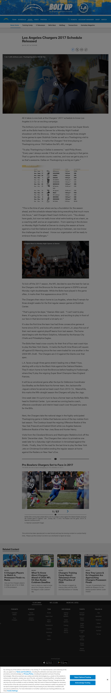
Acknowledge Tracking (82, 683)
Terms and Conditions (23, 672)
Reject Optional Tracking (82, 677)
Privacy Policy (28, 674)
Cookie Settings (12, 691)
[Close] (107, 679)
